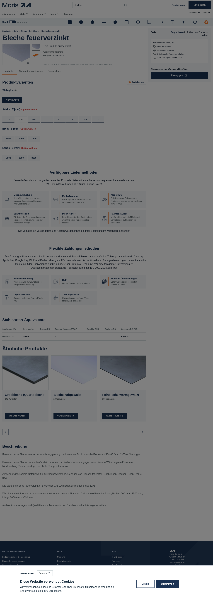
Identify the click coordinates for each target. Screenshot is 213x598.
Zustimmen (167, 584)
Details (145, 584)
